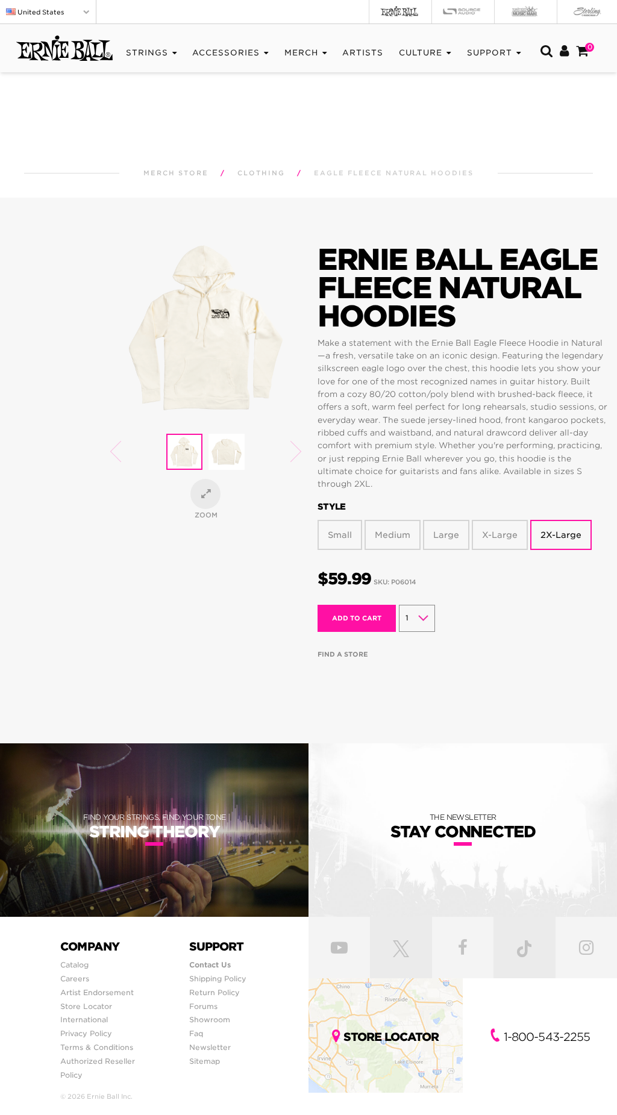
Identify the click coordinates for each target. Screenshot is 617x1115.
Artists (362, 52)
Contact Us (210, 964)
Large (446, 535)
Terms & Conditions (96, 1047)
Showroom (209, 1019)
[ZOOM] (205, 494)
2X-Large (560, 535)
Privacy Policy (86, 1033)
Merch (301, 52)
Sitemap (204, 1061)
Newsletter (210, 1047)
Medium (392, 535)
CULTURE (420, 52)
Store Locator (86, 1006)
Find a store (343, 654)
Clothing (261, 173)
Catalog (74, 964)
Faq (196, 1033)
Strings (147, 52)
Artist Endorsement (97, 992)
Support (489, 52)
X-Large (500, 535)
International (84, 1019)
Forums (203, 1006)
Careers (74, 978)
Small (340, 535)
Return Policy (214, 992)
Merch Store (175, 173)
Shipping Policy (217, 978)
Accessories (226, 52)
